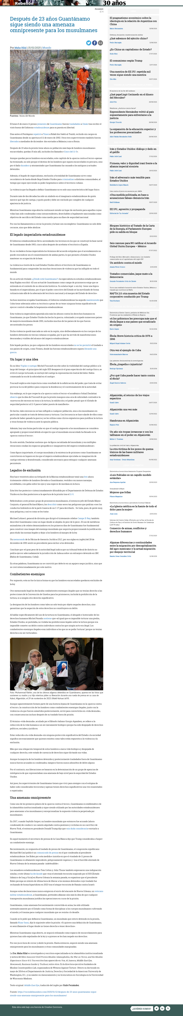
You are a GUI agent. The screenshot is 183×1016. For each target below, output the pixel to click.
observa (14, 397)
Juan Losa (113, 514)
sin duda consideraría (77, 828)
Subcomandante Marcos (119, 354)
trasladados (74, 124)
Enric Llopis (114, 329)
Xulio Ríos (114, 54)
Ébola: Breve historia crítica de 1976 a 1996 (131, 337)
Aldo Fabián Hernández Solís (121, 136)
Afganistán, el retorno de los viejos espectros (129, 397)
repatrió (37, 134)
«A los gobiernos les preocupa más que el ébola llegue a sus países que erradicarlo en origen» (133, 321)
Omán (85, 124)
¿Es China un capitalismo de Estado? (131, 49)
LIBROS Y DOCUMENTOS (133, 465)
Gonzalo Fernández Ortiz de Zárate (123, 281)
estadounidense (41, 127)
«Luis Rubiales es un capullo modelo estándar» (130, 476)
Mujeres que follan (120, 492)
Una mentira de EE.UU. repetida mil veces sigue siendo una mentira (130, 73)
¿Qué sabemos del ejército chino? (129, 38)
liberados (14, 141)
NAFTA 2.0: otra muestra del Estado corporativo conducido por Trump (130, 295)
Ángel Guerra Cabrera (118, 383)
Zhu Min (113, 79)
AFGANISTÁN (133, 388)
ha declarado (36, 873)
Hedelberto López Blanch (119, 185)
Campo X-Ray (84, 518)
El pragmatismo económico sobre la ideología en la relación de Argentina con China (133, 21)
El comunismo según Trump (126, 60)
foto (86, 476)
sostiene (48, 618)
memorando (19, 539)
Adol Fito (113, 102)
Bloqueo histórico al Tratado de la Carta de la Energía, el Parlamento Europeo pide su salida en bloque (132, 229)
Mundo (46, 47)
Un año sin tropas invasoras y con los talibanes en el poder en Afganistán (131, 433)
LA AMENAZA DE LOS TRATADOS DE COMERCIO (133, 219)
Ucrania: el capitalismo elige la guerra (133, 85)
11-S (72, 494)
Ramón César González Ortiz (120, 556)
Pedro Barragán (116, 42)
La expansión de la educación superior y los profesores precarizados (133, 130)
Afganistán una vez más (123, 409)
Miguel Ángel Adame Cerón (120, 343)
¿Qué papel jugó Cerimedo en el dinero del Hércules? (131, 96)
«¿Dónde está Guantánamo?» (45, 279)
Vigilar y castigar (29, 365)
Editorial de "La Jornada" (119, 213)
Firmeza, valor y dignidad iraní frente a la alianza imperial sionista (133, 165)
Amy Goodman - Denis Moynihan (122, 459)
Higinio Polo (114, 425)
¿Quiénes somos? (141, 1008)
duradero (25, 165)
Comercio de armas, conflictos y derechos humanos (128, 530)
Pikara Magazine (116, 496)
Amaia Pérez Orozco (117, 267)
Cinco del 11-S (70, 151)
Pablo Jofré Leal (116, 156)
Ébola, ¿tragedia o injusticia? (126, 364)
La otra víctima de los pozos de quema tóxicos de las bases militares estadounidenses (131, 452)
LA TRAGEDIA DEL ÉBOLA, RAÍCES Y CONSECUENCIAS (133, 306)
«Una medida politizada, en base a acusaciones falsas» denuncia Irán (129, 196)
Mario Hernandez (116, 28)
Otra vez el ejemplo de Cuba (125, 350)
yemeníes (42, 124)
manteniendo (92, 300)
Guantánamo (56, 124)
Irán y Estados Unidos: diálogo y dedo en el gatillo (133, 150)
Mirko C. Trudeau (116, 439)
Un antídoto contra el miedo (126, 262)
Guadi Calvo (114, 402)
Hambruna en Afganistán (124, 420)
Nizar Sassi (23, 922)
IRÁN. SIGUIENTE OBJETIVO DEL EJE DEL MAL (133, 142)
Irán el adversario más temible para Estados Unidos (130, 179)
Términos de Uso (70, 1007)
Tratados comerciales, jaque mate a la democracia (131, 275)
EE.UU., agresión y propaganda (127, 209)
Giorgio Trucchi (116, 122)
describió (51, 504)
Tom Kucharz (115, 301)
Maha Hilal (20, 47)
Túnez (46, 134)
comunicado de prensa (47, 852)
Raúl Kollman (115, 202)
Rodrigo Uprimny (116, 368)
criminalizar (68, 179)
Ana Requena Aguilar (118, 482)
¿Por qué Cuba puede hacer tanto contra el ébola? (132, 377)
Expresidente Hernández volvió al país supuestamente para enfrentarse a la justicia (132, 115)
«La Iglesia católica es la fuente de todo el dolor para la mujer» (133, 508)
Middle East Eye (31, 985)
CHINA (133, 11)
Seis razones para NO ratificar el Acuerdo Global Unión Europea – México (133, 244)
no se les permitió (82, 345)
